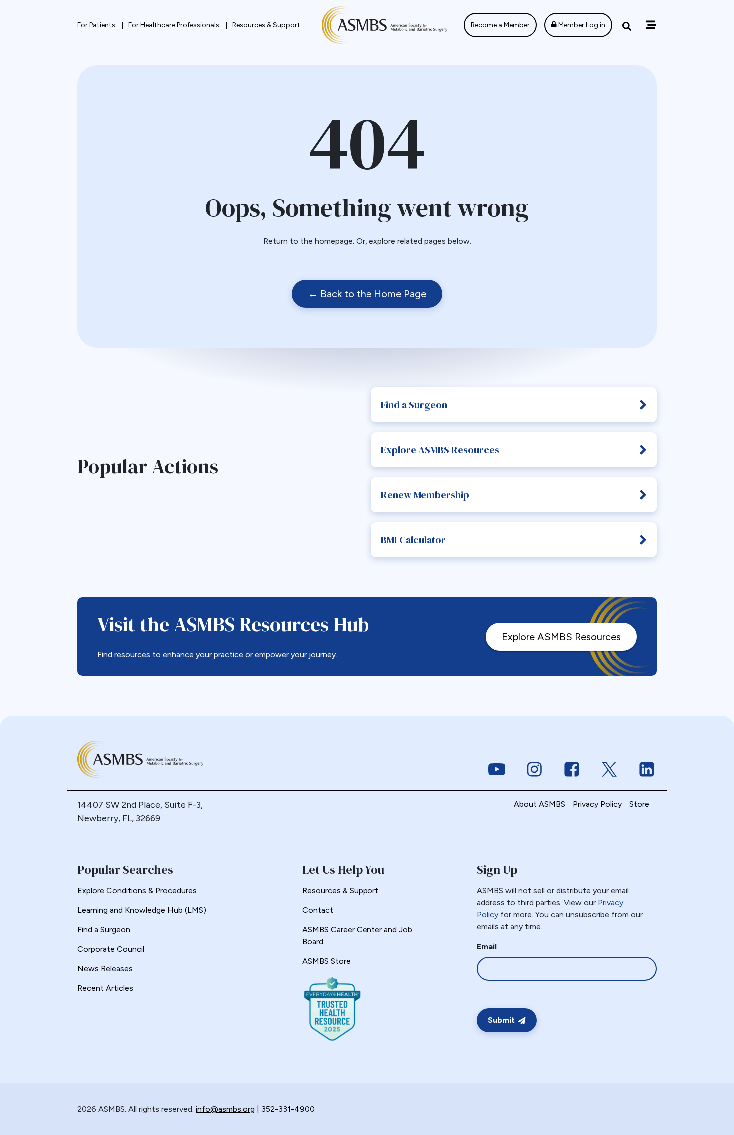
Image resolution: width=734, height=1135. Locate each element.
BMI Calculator (413, 540)
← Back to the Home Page (367, 294)
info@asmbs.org (225, 1109)
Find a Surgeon (414, 405)
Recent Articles (105, 988)
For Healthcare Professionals (174, 25)
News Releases (105, 968)
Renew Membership (425, 495)
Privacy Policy (597, 804)
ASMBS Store (326, 961)
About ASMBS (539, 804)
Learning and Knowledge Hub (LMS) (141, 910)
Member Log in (581, 25)
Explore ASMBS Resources (440, 450)
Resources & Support (266, 25)
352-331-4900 (288, 1109)
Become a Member (500, 25)
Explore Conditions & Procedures (137, 890)
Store (639, 804)
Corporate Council (110, 949)
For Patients (97, 25)
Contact (317, 910)
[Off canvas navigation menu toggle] (651, 25)
